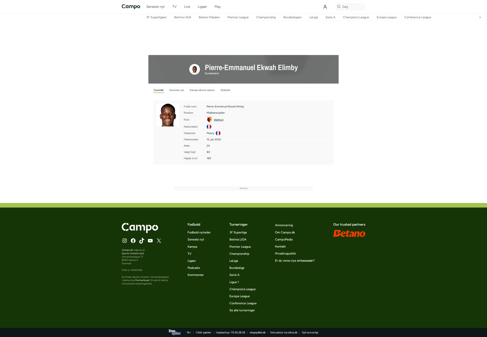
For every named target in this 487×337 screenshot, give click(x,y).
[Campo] (131, 6)
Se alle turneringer (242, 310)
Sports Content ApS (133, 253)
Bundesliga (236, 268)
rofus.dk (292, 332)
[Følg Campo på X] (159, 241)
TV (174, 7)
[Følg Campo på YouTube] (150, 241)
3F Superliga (238, 232)
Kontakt (280, 246)
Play (218, 7)
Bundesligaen (292, 17)
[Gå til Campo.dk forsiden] (140, 232)
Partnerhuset (142, 280)
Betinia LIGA (182, 17)
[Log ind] (325, 7)
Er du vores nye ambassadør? (295, 260)
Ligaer (202, 7)
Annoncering (284, 225)
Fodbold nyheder (199, 232)
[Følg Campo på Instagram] (124, 241)
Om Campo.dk (285, 232)
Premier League (238, 17)
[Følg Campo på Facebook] (133, 241)
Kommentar (196, 275)
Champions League (356, 17)
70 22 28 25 (238, 332)
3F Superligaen (156, 17)
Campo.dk (127, 249)
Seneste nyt (155, 7)
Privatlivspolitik (285, 253)
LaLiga (313, 17)
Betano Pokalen (209, 17)
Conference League (417, 17)
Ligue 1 (234, 282)
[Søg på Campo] (338, 7)
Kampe (192, 246)
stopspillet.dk (258, 332)
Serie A (330, 17)
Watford (218, 119)
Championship (266, 17)
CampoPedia (284, 239)
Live (187, 7)
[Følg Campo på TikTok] (142, 241)
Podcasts (194, 268)
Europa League (387, 17)
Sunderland (212, 73)
